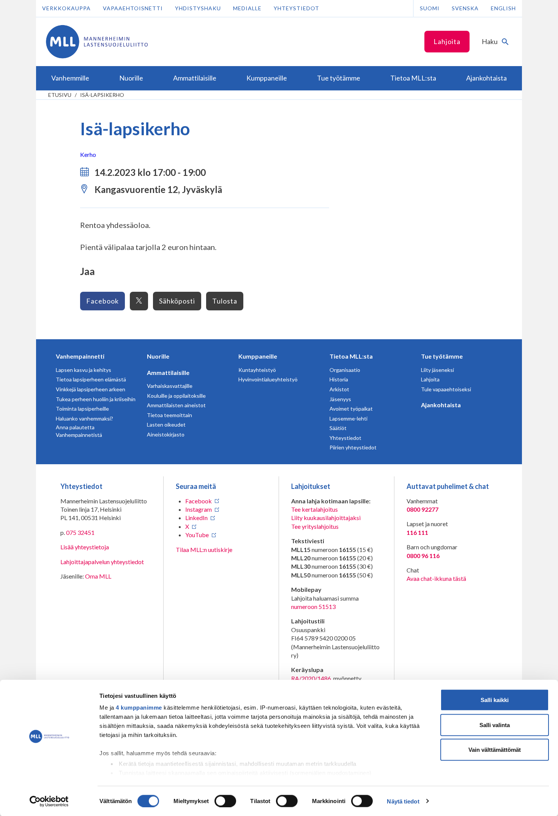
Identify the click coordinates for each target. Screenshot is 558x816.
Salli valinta (494, 724)
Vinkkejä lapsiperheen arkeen (90, 389)
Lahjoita (446, 41)
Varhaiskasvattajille (169, 386)
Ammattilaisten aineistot (176, 405)
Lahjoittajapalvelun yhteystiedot (102, 561)
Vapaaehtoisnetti (133, 8)
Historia (338, 379)
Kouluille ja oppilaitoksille (176, 395)
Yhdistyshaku (198, 8)
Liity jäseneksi (437, 370)
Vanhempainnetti (80, 356)
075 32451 (80, 532)
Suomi (430, 8)
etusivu (59, 95)
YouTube (197, 534)
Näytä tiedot (403, 801)
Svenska (465, 8)
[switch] (225, 801)
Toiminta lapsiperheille (82, 408)
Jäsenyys (340, 399)
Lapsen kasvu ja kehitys (83, 370)
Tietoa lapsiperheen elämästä (91, 379)
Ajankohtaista (441, 404)
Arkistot (339, 389)
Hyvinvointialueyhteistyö (268, 379)
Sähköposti (177, 301)
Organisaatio (344, 370)
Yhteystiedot (296, 8)
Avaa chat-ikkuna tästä (436, 578)
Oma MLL (98, 576)
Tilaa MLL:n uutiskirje (204, 549)
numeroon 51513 (313, 606)
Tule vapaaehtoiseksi (446, 389)
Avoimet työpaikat (351, 408)
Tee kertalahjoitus (314, 509)
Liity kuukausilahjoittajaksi (326, 517)
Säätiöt (338, 428)
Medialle (247, 8)
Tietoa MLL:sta (351, 356)
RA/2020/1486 (311, 678)
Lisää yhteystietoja (84, 546)
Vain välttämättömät (494, 749)
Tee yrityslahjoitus (315, 526)
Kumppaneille (257, 356)
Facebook (102, 301)
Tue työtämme (442, 356)
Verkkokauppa (66, 8)
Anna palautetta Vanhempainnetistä (79, 431)
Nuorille (158, 356)
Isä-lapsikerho (102, 95)
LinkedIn (196, 517)
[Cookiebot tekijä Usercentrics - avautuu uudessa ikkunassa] (49, 801)
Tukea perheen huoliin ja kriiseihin (96, 399)
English (503, 8)
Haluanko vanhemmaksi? (84, 418)
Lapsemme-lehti (348, 418)
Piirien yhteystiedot (353, 447)
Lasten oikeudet (166, 424)
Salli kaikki (495, 700)
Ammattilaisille (168, 372)
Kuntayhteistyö (257, 370)
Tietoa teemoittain (169, 415)
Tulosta (224, 301)
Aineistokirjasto (165, 434)
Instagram (198, 509)
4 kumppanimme (139, 707)
